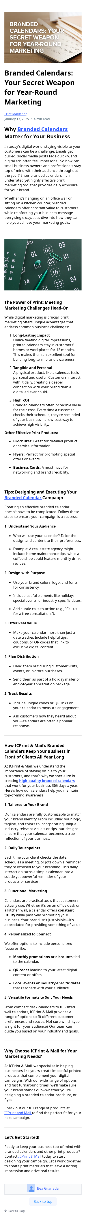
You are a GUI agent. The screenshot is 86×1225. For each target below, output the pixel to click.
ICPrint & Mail (29, 1156)
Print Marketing (16, 114)
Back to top (43, 1201)
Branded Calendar (23, 497)
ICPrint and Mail (18, 1112)
